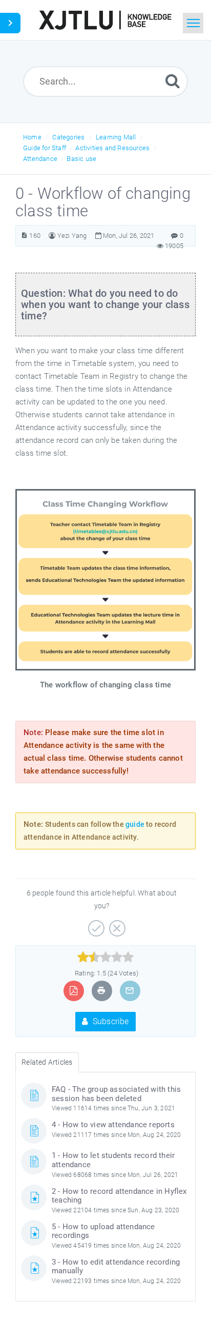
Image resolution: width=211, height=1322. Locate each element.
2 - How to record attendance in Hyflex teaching (119, 1196)
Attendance (40, 158)
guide (134, 824)
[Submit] (172, 81)
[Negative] (116, 924)
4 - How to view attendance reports (113, 1124)
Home (32, 137)
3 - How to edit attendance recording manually (116, 1266)
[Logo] (105, 20)
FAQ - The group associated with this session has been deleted (116, 1094)
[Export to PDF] (73, 990)
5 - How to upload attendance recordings (103, 1231)
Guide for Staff (44, 148)
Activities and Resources (112, 148)
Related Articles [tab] (47, 1062)
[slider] (105, 957)
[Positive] (95, 924)
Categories (68, 137)
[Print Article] (101, 990)
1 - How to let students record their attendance (113, 1160)
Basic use (81, 158)
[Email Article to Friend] (129, 990)
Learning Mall (116, 137)
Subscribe (110, 1021)
